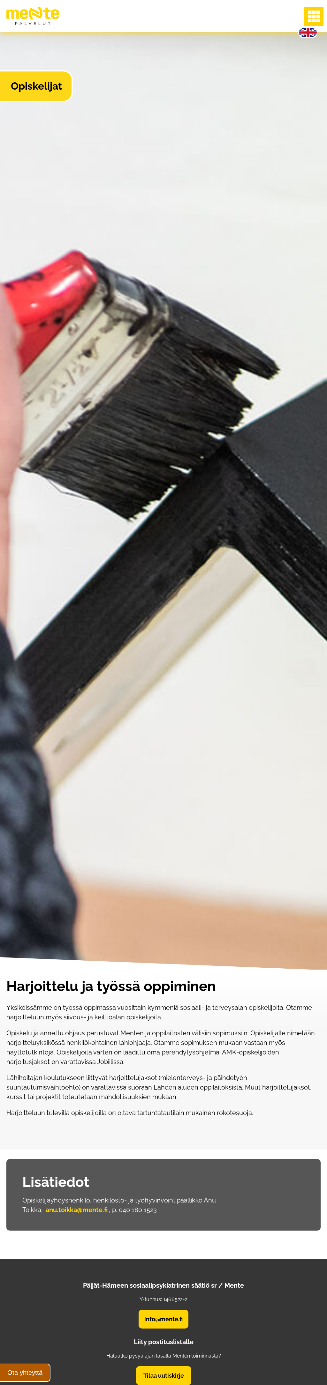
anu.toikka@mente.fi (77, 1210)
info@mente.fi (163, 1319)
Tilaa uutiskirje (163, 1375)
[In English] (307, 32)
